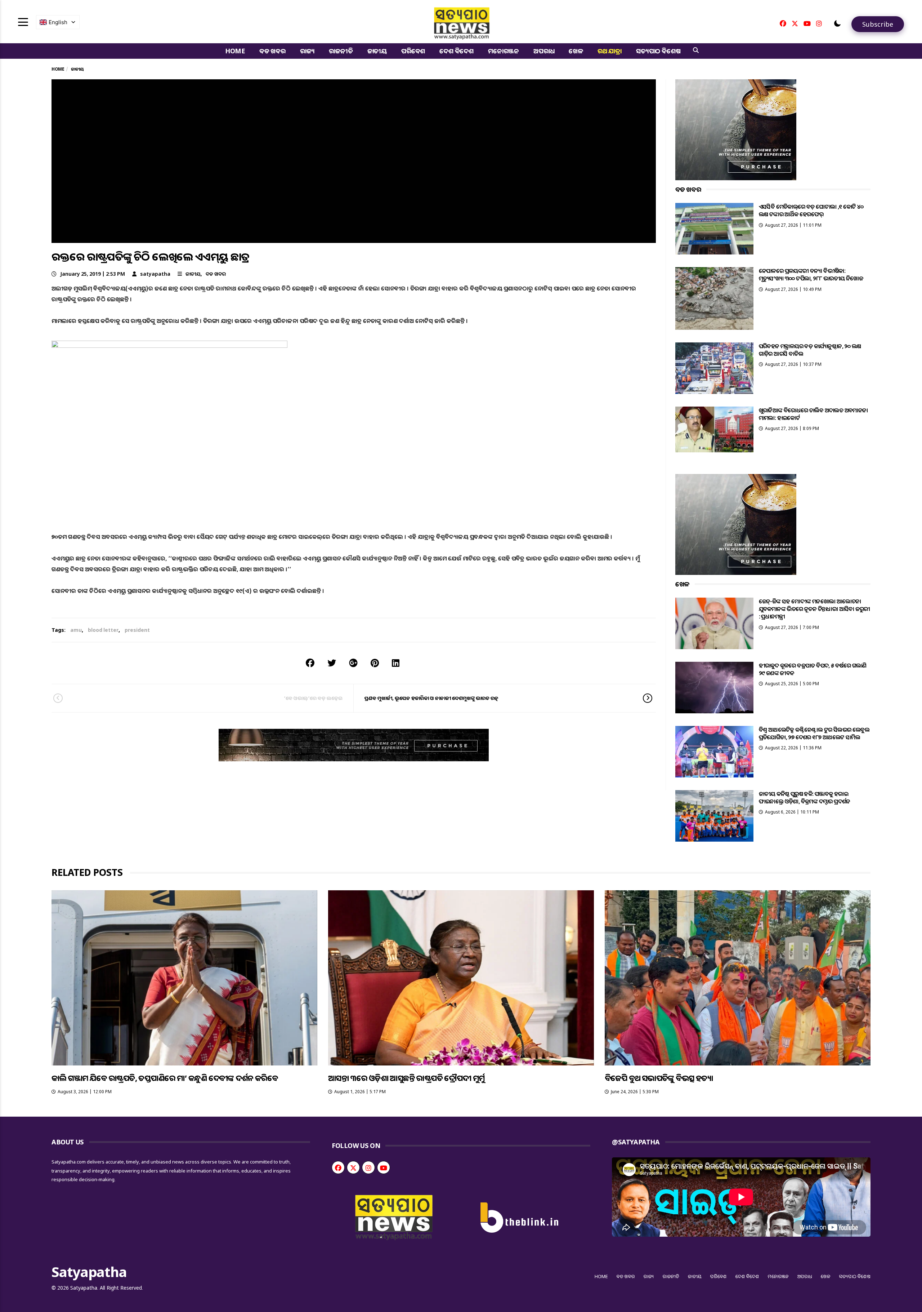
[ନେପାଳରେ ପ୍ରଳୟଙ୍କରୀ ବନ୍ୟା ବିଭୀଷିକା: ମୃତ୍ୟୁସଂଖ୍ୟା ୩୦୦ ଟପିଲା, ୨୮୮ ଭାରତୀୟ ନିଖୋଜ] (714, 298)
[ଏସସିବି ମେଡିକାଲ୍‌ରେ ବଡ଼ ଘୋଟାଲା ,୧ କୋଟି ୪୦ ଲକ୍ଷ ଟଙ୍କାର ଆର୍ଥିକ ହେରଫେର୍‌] (714, 228)
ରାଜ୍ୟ (307, 50)
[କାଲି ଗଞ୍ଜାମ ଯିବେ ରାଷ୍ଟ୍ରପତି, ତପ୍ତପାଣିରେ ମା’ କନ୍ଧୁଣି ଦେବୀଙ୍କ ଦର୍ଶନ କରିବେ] (184, 977)
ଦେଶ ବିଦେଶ (456, 50)
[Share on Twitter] (332, 662)
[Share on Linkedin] (395, 662)
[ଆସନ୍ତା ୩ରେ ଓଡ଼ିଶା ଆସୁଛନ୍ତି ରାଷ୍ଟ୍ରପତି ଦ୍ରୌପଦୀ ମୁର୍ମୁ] (461, 977)
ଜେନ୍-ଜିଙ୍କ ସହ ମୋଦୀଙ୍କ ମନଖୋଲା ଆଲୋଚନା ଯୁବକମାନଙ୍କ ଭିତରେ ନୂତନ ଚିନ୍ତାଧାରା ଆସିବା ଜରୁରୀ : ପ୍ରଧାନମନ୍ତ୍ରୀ (814, 609)
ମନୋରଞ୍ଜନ (503, 50)
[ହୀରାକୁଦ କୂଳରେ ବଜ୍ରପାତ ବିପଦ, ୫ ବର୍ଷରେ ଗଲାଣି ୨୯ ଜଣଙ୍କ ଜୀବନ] (714, 687)
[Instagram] (819, 23)
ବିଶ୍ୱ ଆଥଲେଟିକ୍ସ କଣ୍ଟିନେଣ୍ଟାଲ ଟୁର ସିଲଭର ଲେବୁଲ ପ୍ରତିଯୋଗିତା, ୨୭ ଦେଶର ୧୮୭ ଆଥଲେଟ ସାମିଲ (814, 733)
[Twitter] (795, 23)
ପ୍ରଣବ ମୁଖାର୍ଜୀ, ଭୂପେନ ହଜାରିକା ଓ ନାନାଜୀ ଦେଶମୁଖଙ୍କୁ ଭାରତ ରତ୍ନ (431, 698)
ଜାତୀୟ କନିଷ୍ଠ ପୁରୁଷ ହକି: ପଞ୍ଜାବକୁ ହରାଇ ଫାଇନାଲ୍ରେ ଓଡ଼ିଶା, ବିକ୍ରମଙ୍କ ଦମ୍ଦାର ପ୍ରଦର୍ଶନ (804, 797)
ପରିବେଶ (413, 50)
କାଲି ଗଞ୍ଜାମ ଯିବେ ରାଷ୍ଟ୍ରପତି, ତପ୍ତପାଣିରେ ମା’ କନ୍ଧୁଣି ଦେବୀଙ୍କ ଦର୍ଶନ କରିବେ (165, 1077)
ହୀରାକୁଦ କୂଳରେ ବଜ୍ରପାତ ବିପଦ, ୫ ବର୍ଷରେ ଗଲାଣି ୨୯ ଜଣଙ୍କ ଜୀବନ (813, 669)
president (137, 629)
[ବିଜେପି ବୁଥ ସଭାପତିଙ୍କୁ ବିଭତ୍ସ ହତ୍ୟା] (737, 977)
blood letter (103, 629)
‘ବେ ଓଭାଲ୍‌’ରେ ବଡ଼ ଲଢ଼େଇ (313, 698)
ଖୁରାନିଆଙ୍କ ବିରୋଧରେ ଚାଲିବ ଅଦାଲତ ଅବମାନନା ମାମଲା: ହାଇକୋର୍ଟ (813, 414)
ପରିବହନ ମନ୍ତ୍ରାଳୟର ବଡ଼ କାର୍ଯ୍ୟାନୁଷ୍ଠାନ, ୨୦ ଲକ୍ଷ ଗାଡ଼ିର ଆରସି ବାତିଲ (810, 350)
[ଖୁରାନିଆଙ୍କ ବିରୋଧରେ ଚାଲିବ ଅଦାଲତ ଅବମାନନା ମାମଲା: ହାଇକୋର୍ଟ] (714, 429)
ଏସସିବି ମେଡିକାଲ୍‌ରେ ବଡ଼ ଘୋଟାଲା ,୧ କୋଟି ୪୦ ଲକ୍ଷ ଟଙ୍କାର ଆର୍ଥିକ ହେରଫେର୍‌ (811, 210)
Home (235, 50)
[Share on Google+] (353, 662)
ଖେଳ (576, 50)
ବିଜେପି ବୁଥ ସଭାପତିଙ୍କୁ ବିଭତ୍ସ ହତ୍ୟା (659, 1077)
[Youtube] (807, 23)
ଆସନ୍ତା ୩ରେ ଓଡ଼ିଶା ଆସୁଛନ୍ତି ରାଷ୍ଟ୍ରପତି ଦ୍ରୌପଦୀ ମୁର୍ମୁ (406, 1077)
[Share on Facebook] (310, 662)
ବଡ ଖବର (272, 50)
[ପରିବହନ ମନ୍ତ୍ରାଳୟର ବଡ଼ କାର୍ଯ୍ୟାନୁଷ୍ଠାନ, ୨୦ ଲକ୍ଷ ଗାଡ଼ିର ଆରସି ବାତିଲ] (714, 368)
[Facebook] (783, 23)
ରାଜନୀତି (341, 50)
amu (76, 629)
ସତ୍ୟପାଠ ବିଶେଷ (658, 50)
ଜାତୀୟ (377, 50)
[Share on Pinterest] (374, 662)
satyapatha (155, 273)
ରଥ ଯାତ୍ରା (609, 50)
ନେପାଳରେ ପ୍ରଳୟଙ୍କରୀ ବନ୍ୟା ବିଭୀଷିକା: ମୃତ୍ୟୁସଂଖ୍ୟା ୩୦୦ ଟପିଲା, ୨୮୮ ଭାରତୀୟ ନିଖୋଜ (811, 274)
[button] (837, 23)
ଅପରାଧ (543, 50)
